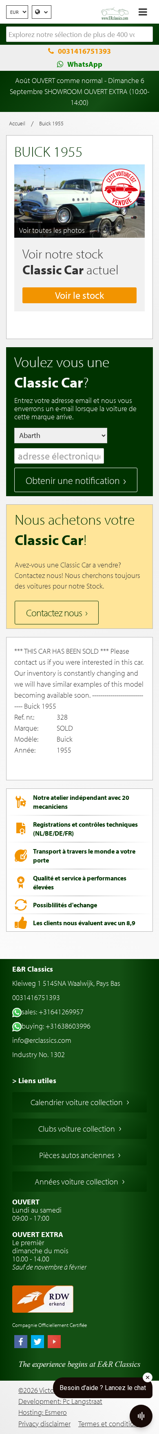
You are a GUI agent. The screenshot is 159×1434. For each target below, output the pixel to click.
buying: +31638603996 (56, 1026)
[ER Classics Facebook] (20, 1342)
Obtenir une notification (73, 480)
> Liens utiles (34, 1080)
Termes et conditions (109, 1423)
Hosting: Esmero (42, 1412)
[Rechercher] (147, 34)
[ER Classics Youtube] (54, 1342)
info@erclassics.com (41, 1040)
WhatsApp (84, 64)
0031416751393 (84, 51)
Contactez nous (54, 612)
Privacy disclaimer (44, 1423)
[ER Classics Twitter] (37, 1342)
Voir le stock (79, 295)
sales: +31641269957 (53, 1011)
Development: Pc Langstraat (60, 1401)
